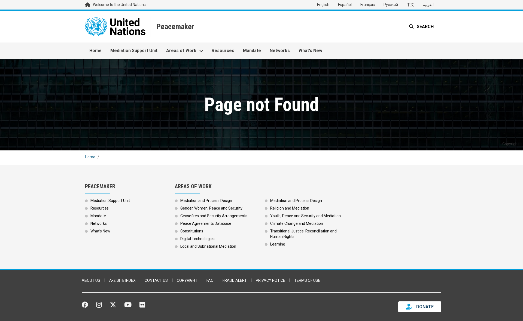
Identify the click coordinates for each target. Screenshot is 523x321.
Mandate (252, 50)
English (323, 4)
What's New (310, 50)
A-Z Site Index (122, 280)
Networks (280, 50)
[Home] (175, 26)
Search (425, 26)
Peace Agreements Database (205, 223)
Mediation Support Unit (133, 50)
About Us (91, 280)
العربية (428, 4)
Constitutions (191, 231)
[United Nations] (115, 26)
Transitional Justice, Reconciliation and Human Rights (303, 234)
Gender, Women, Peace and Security (211, 208)
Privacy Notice (270, 280)
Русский (391, 4)
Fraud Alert (235, 280)
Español (345, 4)
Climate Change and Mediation (296, 223)
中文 (410, 4)
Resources (223, 50)
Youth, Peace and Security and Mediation (305, 216)
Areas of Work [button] (181, 50)
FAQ (210, 280)
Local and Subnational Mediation (208, 246)
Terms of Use (307, 280)
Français (367, 4)
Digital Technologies (197, 239)
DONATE (425, 306)
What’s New (100, 231)
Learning (277, 244)
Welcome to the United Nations (119, 4)
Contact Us (156, 280)
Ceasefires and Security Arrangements (213, 216)
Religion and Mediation (289, 208)
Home (95, 50)
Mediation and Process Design (206, 200)
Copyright (187, 280)
